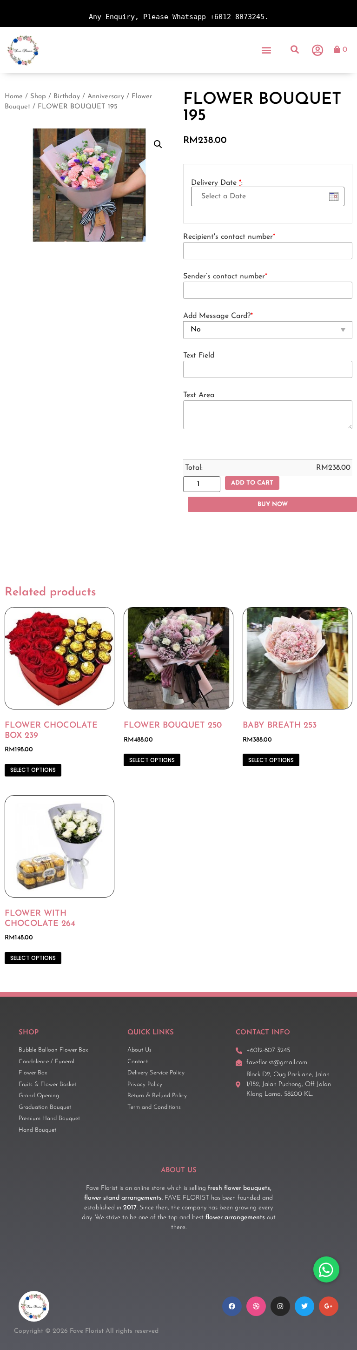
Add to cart (252, 483)
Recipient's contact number (229, 237)
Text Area (198, 395)
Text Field (198, 355)
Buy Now (273, 504)
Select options (33, 770)
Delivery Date (217, 183)
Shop (38, 96)
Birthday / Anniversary (88, 96)
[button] (266, 50)
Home (14, 96)
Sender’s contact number (225, 276)
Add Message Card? (218, 316)
